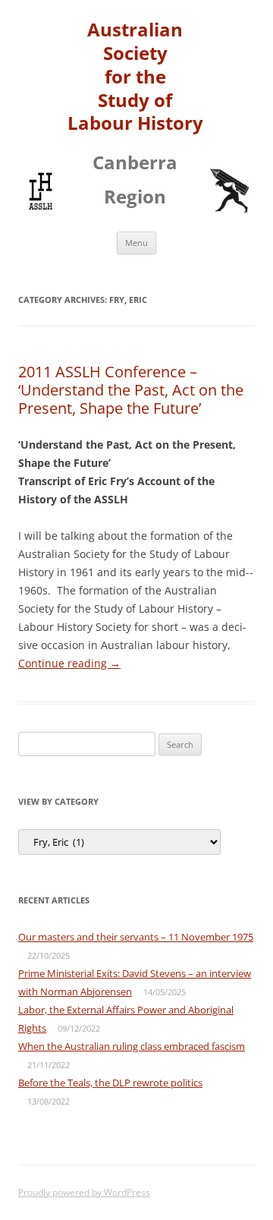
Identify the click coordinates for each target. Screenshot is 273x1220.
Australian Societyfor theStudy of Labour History (135, 76)
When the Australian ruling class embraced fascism (131, 1046)
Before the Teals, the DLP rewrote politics (110, 1082)
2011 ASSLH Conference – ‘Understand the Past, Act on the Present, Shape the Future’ (130, 389)
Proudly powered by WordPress (84, 1192)
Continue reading (69, 663)
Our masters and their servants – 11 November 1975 (135, 937)
